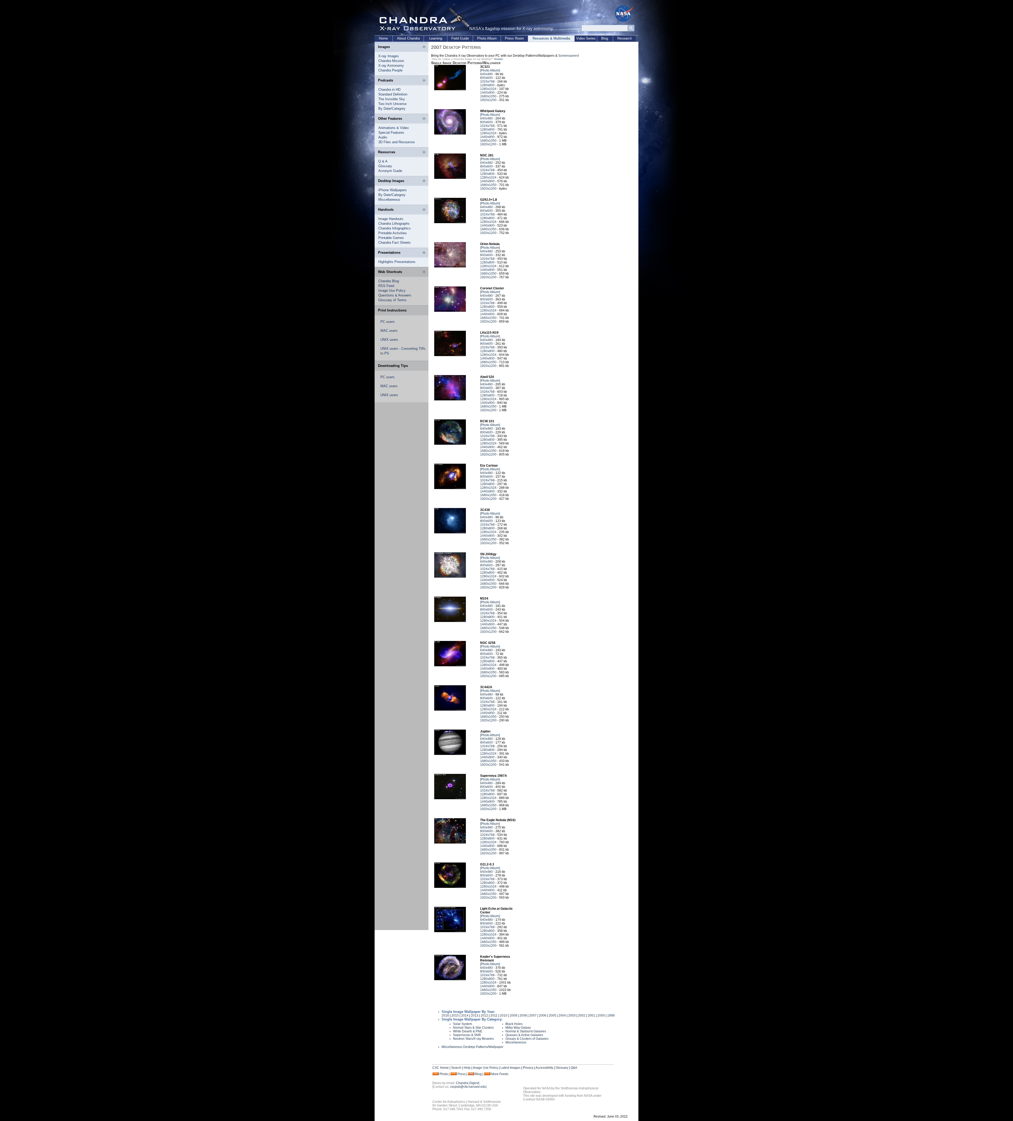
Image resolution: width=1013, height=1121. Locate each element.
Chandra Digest (467, 1083)
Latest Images (510, 1068)
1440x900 (487, 92)
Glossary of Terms (392, 300)
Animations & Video (393, 128)
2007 (533, 1015)
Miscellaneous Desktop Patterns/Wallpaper (472, 1047)
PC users (387, 322)
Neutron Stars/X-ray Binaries (473, 1039)
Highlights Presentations (396, 262)
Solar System (462, 1024)
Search (456, 1068)
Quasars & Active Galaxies (524, 1035)
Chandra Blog (388, 281)
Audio (382, 137)
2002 (581, 1015)
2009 (513, 1015)
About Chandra (408, 38)
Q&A (574, 1068)
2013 (474, 1015)
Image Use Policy (391, 291)
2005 (552, 1015)
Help (467, 1068)
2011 (494, 1015)
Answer (498, 59)
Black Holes (514, 1024)
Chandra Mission (391, 61)
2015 (455, 1015)
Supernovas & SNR (467, 1035)
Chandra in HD (389, 90)
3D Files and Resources (396, 142)
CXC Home (440, 1068)
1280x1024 (488, 89)
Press (461, 1074)
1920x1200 (488, 100)
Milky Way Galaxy (518, 1027)
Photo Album (487, 38)
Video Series (586, 38)
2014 (465, 1015)
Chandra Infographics (394, 228)
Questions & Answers (394, 295)
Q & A (383, 161)
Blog (604, 38)
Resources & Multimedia (551, 38)
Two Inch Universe (392, 104)
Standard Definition (392, 94)
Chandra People (390, 70)
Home (383, 38)
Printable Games (391, 238)
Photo (443, 1074)
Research (624, 38)
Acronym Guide (390, 171)
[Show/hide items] (424, 47)
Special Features (391, 133)
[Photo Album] (490, 70)
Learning (435, 38)
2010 (503, 1015)
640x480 (486, 74)
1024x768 (487, 81)
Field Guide (460, 38)
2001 (591, 1015)
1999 (611, 1015)
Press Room (514, 38)
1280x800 (487, 85)
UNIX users (389, 340)
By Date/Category (391, 109)
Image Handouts (390, 219)
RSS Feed (386, 286)
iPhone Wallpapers (392, 190)
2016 (445, 1015)
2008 (523, 1015)
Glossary (385, 166)
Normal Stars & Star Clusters (473, 1027)
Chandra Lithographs (394, 224)
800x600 (486, 78)
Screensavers (568, 56)
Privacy (528, 1068)
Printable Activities (392, 233)
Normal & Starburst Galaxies (525, 1031)
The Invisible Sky (391, 99)
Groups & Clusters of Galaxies (526, 1039)
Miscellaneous (389, 200)
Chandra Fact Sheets (394, 243)
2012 (484, 1015)
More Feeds (499, 1074)
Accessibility (544, 1068)
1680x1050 (488, 96)
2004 (562, 1015)
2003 (572, 1015)
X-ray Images (388, 56)
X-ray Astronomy (391, 66)
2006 (542, 1015)
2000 (601, 1015)
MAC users (389, 331)
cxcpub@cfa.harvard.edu (468, 1087)
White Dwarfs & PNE (467, 1031)
